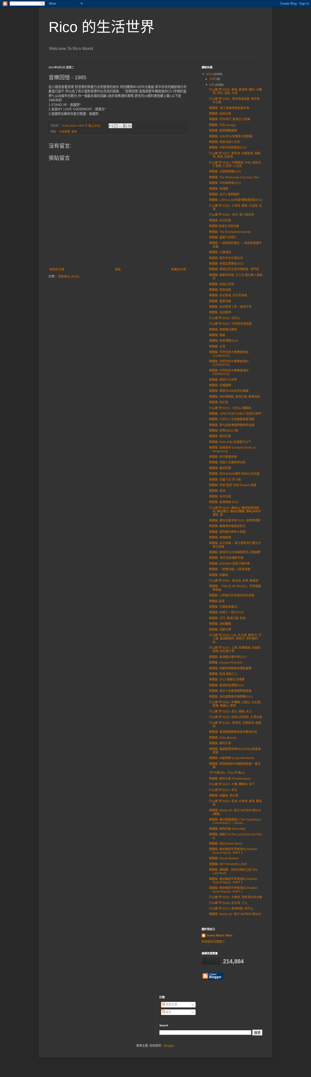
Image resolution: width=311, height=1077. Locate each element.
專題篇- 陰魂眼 (218, 188)
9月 (212, 85)
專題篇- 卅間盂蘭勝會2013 (226, 263)
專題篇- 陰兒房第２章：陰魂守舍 (230, 307)
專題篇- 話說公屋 (220, 113)
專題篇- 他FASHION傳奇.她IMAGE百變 (234, 473)
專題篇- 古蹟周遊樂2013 (225, 171)
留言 (168, 1012)
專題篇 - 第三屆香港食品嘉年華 (229, 108)
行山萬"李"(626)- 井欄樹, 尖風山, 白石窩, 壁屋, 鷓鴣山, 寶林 (235, 704)
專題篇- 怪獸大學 (220, 629)
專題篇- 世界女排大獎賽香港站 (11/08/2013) (229, 353)
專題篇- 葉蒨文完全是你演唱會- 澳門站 (234, 269)
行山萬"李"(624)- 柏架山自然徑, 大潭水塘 (235, 717)
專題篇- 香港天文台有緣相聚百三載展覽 (234, 552)
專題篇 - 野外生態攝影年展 (226, 558)
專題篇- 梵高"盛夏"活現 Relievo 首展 (232, 485)
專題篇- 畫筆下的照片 (223, 237)
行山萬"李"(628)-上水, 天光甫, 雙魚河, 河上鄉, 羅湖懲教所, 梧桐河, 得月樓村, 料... (235, 639)
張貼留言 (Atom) (68, 276)
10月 (212, 79)
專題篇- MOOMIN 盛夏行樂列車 (229, 563)
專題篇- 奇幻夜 (218, 402)
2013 (210, 74)
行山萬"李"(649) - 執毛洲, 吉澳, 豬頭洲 (233, 580)
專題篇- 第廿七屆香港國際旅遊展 (230, 691)
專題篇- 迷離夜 (218, 575)
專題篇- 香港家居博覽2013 (226, 685)
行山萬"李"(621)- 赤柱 (223, 790)
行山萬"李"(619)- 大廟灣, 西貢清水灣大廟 (235, 897)
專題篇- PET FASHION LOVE (228, 864)
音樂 (74, 131)
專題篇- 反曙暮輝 (220, 385)
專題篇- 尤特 (217, 346)
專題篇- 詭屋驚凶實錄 (223, 329)
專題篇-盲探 (217, 601)
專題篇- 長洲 (217, 490)
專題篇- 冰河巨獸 (220, 220)
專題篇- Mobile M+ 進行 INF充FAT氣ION (235, 914)
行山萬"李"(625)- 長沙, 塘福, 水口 (230, 711)
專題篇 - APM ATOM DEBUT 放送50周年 (235, 413)
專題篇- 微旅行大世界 (223, 379)
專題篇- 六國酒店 (220, 252)
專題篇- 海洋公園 (220, 496)
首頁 (118, 269)
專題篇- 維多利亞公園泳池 (226, 258)
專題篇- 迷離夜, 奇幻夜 (223, 795)
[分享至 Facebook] (124, 125)
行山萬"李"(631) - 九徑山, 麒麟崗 (230, 408)
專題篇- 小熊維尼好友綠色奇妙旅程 (231, 595)
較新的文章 (57, 269)
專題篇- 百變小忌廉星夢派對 (227, 462)
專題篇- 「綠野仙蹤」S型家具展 (230, 569)
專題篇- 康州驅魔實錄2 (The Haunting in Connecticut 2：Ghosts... (235, 821)
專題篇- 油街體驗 (220, 624)
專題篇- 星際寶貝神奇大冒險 (227, 532)
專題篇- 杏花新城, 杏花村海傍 (228, 295)
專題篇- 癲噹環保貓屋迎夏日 (227, 526)
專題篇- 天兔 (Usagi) (222, 125)
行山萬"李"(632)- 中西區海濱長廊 (230, 323)
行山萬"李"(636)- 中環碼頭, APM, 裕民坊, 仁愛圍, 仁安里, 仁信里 (235, 164)
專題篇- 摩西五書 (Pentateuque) (230, 778)
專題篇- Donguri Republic (226, 662)
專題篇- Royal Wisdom (224, 858)
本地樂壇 (64, 131)
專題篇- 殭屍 (217, 335)
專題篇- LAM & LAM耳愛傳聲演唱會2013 (235, 200)
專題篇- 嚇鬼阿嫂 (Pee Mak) (227, 829)
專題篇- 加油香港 (220, 312)
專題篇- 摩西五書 (220, 743)
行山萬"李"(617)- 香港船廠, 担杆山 (231, 908)
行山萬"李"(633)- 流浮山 (224, 318)
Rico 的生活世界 (102, 27)
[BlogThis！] (115, 125)
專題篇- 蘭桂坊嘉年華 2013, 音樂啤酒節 (234, 520)
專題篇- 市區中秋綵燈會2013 (228, 147)
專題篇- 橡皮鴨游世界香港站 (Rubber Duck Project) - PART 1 (233, 889)
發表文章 (171, 1004)
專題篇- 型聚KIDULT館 (223, 430)
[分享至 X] (120, 125)
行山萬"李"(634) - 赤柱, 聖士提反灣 (231, 214)
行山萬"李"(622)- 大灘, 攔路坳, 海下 (232, 784)
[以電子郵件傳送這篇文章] (111, 125)
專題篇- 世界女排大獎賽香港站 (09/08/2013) (229, 372)
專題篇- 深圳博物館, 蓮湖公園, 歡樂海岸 (234, 396)
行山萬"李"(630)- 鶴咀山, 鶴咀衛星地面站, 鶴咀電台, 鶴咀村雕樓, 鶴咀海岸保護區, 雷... (235, 511)
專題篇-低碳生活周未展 (224, 226)
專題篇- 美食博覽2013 (223, 340)
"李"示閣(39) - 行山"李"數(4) (227, 773)
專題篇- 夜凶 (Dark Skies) (225, 843)
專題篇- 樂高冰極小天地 (224, 142)
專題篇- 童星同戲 (220, 301)
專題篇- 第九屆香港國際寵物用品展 (231, 425)
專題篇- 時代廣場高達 (223, 457)
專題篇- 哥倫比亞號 (221, 284)
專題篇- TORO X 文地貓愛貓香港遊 (231, 419)
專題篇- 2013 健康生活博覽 (226, 679)
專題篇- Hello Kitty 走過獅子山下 (230, 442)
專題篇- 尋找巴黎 (220, 436)
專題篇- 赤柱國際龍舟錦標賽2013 (230, 696)
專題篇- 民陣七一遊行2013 (226, 612)
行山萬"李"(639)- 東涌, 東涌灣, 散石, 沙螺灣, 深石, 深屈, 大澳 (235, 91)
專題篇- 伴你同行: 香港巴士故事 (229, 119)
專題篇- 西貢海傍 (220, 290)
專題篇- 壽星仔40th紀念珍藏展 (229, 391)
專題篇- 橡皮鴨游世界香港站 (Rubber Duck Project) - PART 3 (233, 850)
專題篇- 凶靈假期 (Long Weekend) (231, 758)
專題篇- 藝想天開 (220, 468)
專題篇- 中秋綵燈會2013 (225, 183)
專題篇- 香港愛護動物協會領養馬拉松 (233, 732)
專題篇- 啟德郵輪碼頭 (223, 130)
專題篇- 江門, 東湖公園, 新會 (227, 618)
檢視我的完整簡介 (213, 941)
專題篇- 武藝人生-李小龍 (225, 479)
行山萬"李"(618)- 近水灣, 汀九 (228, 903)
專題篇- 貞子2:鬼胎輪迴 (224, 194)
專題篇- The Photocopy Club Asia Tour (234, 177)
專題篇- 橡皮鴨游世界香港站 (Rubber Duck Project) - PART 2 (233, 880)
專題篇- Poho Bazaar (223, 737)
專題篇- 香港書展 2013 (224, 502)
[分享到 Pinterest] (129, 125)
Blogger (169, 1045)
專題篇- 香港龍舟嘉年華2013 (228, 657)
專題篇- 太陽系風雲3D (223, 607)
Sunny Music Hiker (220, 935)
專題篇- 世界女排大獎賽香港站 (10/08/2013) (229, 363)
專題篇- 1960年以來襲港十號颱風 (230, 136)
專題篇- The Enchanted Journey (230, 232)
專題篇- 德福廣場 (220, 537)
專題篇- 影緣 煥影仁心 (223, 674)
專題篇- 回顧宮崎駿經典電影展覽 (230, 668)
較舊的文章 (178, 269)
